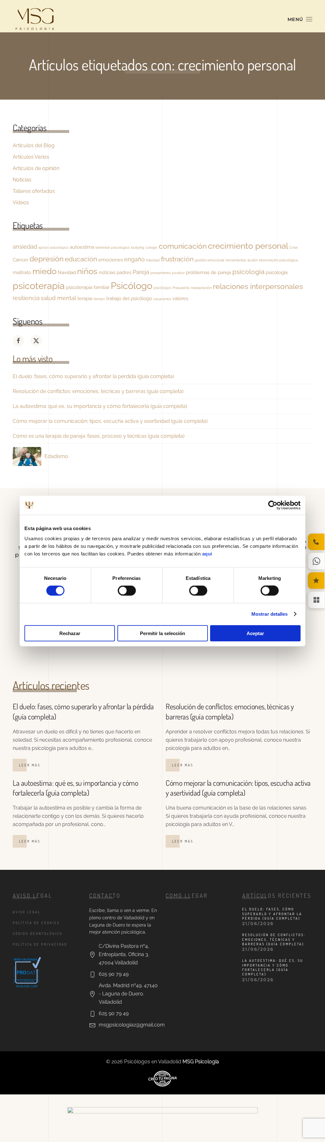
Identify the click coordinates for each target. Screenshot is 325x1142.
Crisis (293, 247)
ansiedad (25, 246)
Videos (21, 203)
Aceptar (255, 633)
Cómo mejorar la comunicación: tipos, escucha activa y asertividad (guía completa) (110, 421)
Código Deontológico (38, 933)
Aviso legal (27, 912)
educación (81, 259)
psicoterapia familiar (87, 287)
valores (180, 298)
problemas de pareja (208, 272)
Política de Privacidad (40, 944)
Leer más (29, 765)
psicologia (248, 272)
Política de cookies (36, 923)
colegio (151, 247)
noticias (107, 272)
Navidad (67, 272)
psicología (277, 272)
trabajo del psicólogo (129, 298)
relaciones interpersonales (258, 286)
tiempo (99, 299)
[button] (300, 19)
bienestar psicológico (113, 247)
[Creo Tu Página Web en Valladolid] (162, 1078)
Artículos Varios (31, 157)
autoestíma (82, 247)
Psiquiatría (181, 288)
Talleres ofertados (34, 191)
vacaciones (162, 299)
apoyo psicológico (53, 247)
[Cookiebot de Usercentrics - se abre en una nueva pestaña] (273, 505)
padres (123, 272)
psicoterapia (39, 285)
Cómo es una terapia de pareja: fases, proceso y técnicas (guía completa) (98, 436)
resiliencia (26, 298)
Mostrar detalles (269, 614)
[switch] (127, 591)
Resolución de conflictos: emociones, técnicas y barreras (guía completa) (98, 391)
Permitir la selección (162, 633)
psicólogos (162, 288)
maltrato (22, 272)
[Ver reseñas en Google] (316, 580)
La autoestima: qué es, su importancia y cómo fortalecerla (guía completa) (100, 406)
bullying (137, 247)
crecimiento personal (248, 246)
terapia (84, 298)
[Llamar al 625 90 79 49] (316, 542)
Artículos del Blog (34, 145)
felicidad (153, 260)
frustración (177, 259)
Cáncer (20, 259)
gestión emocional (209, 260)
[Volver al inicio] (35, 19)
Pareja (141, 272)
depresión (46, 258)
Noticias (22, 180)
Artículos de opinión (36, 168)
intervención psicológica (278, 260)
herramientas (236, 260)
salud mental (58, 298)
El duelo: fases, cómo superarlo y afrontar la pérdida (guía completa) (93, 376)
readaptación (201, 288)
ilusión (253, 260)
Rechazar (69, 633)
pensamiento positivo (167, 273)
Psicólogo (131, 285)
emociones (110, 259)
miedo (44, 271)
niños (87, 271)
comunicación (183, 246)
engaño (134, 259)
